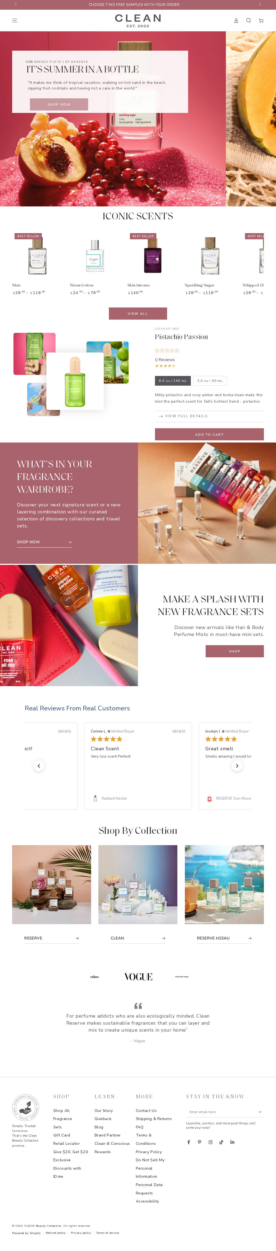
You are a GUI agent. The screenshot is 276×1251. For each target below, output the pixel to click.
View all (138, 314)
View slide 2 (131, 197)
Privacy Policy (149, 1152)
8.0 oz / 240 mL (173, 380)
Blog (99, 1127)
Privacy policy (81, 1233)
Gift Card (61, 1135)
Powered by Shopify (26, 1233)
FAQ (140, 1127)
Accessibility (147, 1201)
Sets (57, 1127)
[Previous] (62, 977)
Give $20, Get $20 (70, 1152)
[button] (248, 20)
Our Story (104, 1110)
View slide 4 (160, 197)
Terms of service (107, 1233)
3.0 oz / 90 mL (210, 380)
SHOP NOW (53, 104)
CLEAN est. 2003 (167, 328)
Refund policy (56, 1233)
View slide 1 (116, 197)
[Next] (214, 977)
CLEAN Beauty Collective (42, 1226)
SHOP (235, 651)
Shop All (61, 1110)
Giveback (103, 1118)
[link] (138, 798)
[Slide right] (260, 5)
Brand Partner (108, 1135)
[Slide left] (16, 5)
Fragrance (62, 1118)
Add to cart (209, 435)
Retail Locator (66, 1143)
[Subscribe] (261, 1112)
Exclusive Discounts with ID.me (67, 1168)
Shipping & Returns (154, 1118)
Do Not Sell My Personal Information (150, 1168)
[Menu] (15, 20)
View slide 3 (145, 197)
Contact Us (146, 1110)
